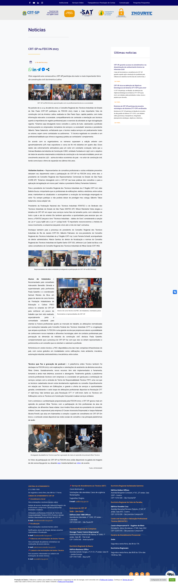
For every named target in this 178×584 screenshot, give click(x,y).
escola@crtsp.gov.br (41, 559)
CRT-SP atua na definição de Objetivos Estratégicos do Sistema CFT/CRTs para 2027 (130, 87)
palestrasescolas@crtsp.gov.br (45, 547)
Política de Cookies (106, 580)
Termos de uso (127, 580)
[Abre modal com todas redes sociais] (48, 69)
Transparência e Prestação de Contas (101, 3)
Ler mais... (117, 81)
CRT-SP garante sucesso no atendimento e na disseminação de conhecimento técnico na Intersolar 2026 (130, 67)
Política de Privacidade (65, 581)
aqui (59, 463)
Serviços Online (78, 3)
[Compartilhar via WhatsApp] (30, 69)
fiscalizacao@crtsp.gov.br (43, 535)
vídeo (79, 463)
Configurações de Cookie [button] (158, 580)
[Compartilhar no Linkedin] (34, 69)
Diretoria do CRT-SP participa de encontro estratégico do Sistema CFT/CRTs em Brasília (130, 107)
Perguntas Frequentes (141, 3)
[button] (166, 572)
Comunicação (124, 3)
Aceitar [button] (172, 580)
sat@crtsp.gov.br (82, 501)
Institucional (63, 3)
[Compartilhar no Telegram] (39, 69)
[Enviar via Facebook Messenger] (43, 69)
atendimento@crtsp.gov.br (43, 520)
